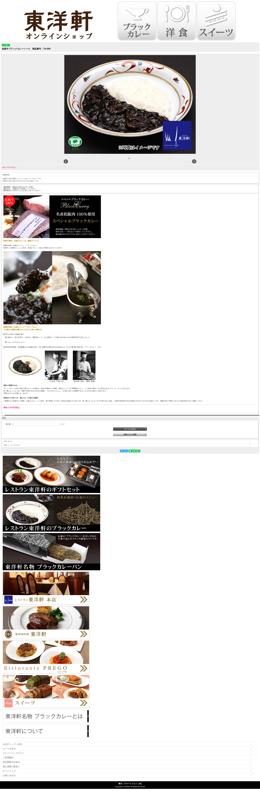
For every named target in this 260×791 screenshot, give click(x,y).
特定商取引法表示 (11, 762)
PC (140, 783)
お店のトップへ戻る (12, 744)
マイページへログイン (13, 753)
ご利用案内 (8, 757)
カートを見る (9, 748)
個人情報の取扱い (11, 766)
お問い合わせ (7, 441)
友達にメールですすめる (11, 445)
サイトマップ (9, 771)
